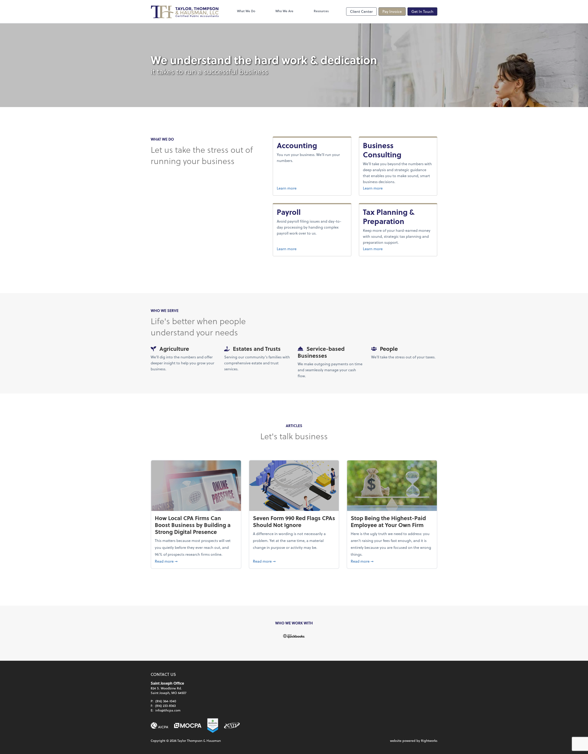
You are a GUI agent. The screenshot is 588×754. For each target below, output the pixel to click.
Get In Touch (422, 11)
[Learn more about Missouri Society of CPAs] (187, 725)
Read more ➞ (196, 561)
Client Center (361, 11)
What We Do (246, 11)
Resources (321, 11)
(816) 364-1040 (165, 701)
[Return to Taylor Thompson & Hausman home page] (185, 11)
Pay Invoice (392, 11)
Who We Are (284, 11)
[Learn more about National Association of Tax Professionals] (232, 725)
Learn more (303, 188)
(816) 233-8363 (165, 705)
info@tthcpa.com (168, 710)
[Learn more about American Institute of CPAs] (160, 725)
